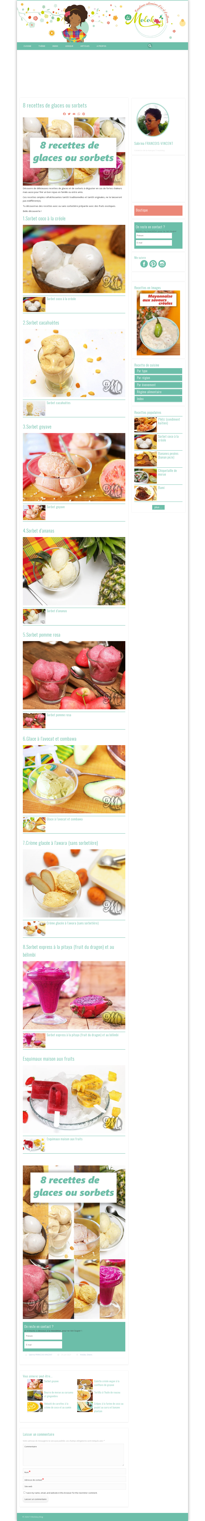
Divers (89, 1354)
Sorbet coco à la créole (61, 298)
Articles (84, 46)
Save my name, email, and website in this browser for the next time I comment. (61, 1492)
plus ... (158, 507)
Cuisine (27, 46)
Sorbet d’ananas (57, 610)
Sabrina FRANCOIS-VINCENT (40, 1354)
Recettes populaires (147, 412)
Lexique (69, 46)
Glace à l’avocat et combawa (65, 818)
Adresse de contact (34, 1479)
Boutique (142, 210)
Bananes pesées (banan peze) (168, 455)
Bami (161, 487)
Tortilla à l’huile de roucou (107, 1392)
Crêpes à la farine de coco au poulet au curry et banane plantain (109, 1407)
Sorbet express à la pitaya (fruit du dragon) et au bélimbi (83, 1034)
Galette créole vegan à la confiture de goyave (106, 1383)
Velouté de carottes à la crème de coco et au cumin (57, 1405)
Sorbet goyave (56, 506)
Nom (27, 1471)
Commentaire (30, 1446)
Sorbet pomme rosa (59, 714)
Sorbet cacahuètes (59, 402)
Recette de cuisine (146, 365)
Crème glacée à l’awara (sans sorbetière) (73, 923)
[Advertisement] (102, 72)
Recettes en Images (147, 287)
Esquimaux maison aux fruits (65, 1138)
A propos (101, 46)
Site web (28, 1486)
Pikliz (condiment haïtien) (169, 421)
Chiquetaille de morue (167, 472)
